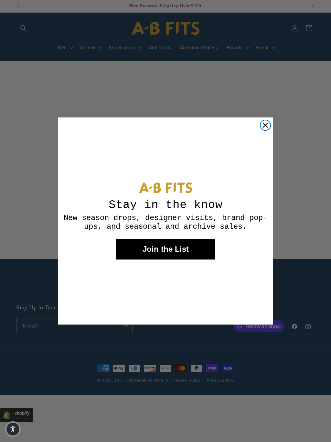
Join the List (166, 249)
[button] (13, 429)
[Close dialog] (265, 125)
